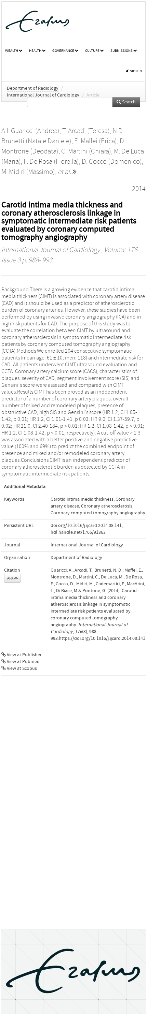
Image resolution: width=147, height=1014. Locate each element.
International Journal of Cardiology (43, 95)
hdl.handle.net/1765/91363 (78, 532)
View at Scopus (21, 668)
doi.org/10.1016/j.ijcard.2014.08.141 (86, 525)
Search (128, 102)
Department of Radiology (32, 88)
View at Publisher (24, 655)
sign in (135, 71)
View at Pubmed (23, 661)
